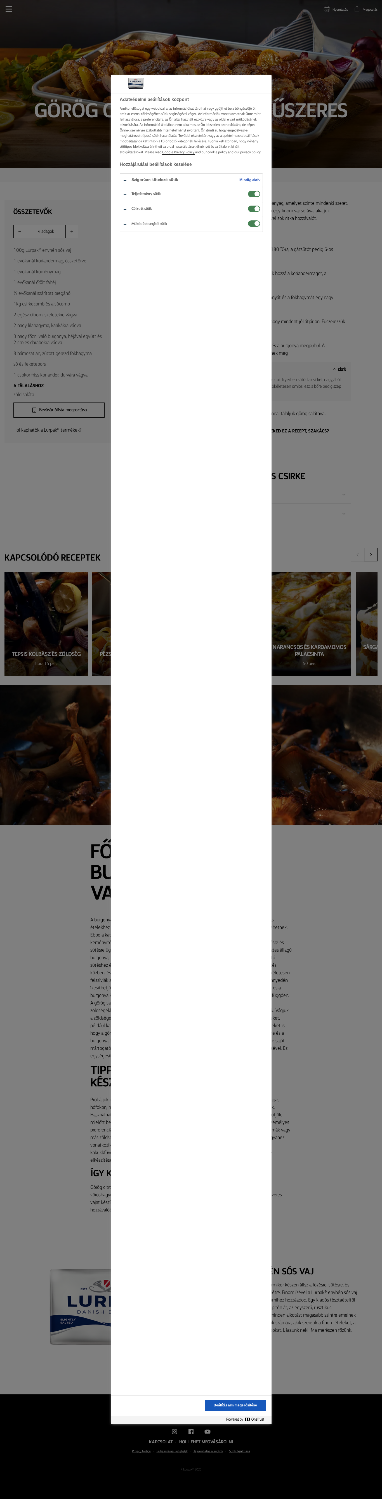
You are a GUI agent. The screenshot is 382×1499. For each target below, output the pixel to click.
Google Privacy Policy (178, 152)
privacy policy (250, 152)
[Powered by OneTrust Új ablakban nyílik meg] (247, 1419)
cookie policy (217, 152)
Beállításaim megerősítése (235, 1405)
